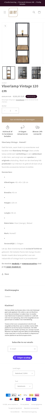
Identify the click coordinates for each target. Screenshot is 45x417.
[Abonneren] (34, 349)
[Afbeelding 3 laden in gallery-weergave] (36, 72)
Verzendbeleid (15, 412)
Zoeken (8, 296)
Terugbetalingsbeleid (15, 408)
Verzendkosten (20, 100)
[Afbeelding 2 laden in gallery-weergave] (22, 72)
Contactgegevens (36, 404)
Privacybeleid (25, 404)
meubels (16, 263)
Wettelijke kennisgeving (29, 412)
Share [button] (7, 274)
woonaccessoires (29, 263)
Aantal (4, 106)
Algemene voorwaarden (31, 408)
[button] (4, 12)
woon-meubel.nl (13, 267)
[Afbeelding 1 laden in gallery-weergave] (8, 72)
